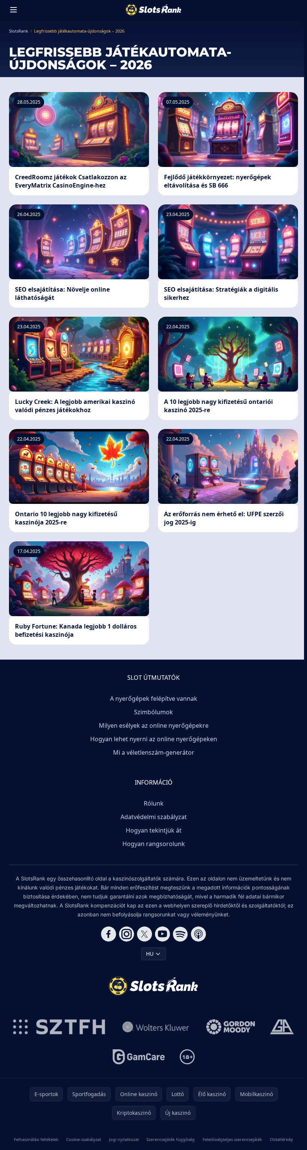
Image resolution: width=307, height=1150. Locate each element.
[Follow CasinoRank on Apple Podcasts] (198, 934)
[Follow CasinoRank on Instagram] (126, 934)
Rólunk (154, 803)
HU (150, 953)
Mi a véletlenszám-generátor (153, 752)
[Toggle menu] (13, 9)
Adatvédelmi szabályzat (154, 817)
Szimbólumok (153, 712)
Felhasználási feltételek (36, 1139)
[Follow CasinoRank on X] (144, 934)
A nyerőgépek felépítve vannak (153, 698)
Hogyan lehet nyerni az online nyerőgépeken (153, 739)
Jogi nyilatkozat (124, 1139)
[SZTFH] (59, 1026)
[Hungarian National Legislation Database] (155, 1026)
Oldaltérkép (281, 1139)
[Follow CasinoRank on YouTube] (162, 934)
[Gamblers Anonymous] (282, 1026)
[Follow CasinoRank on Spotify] (180, 934)
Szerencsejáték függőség (170, 1139)
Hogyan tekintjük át (154, 830)
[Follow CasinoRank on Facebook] (108, 934)
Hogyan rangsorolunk (153, 844)
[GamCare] (139, 1056)
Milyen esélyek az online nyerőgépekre (154, 725)
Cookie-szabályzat (83, 1139)
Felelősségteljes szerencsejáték (232, 1139)
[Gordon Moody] (230, 1026)
